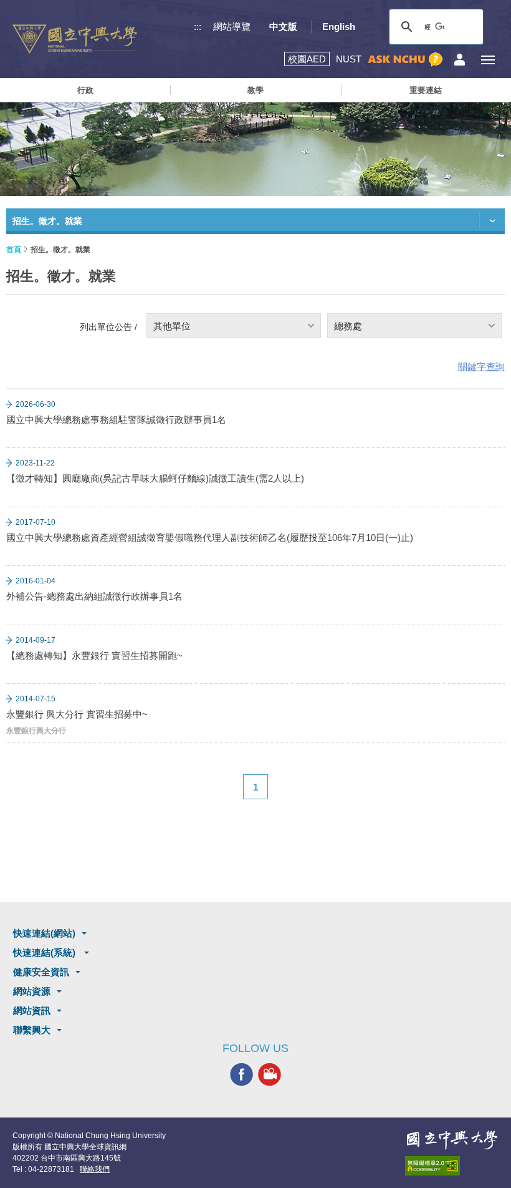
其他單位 (172, 326)
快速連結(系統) (45, 952)
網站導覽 (232, 26)
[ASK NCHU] (405, 59)
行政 (85, 90)
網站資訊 (31, 1010)
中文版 (283, 26)
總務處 (348, 326)
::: (197, 26)
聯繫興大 (31, 1030)
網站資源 (31, 991)
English (338, 26)
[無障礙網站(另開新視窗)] (452, 1166)
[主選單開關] (488, 60)
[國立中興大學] (74, 39)
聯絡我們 (95, 1169)
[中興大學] (452, 1140)
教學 (255, 90)
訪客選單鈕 (459, 60)
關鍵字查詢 (481, 366)
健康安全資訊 (41, 971)
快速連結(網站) (44, 933)
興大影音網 (269, 1074)
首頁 (13, 249)
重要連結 (425, 90)
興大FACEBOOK (241, 1074)
